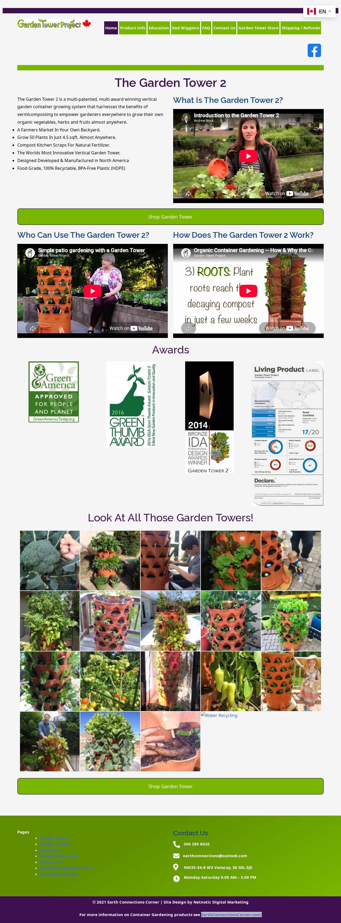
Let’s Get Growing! (58, 874)
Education (50, 850)
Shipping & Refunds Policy (66, 867)
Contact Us (51, 862)
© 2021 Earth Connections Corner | (128, 902)
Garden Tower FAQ (58, 855)
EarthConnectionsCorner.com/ (231, 914)
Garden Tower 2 (56, 844)
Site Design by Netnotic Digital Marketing (206, 902)
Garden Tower (54, 838)
